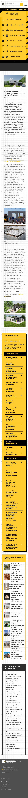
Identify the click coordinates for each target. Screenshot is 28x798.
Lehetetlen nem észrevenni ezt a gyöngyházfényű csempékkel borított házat (16, 633)
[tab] (14, 358)
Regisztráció (5, 781)
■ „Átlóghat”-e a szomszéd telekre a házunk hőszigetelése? (13, 687)
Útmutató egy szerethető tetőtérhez (15, 614)
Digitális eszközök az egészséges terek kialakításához (16, 586)
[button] (12, 359)
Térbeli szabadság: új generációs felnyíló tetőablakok (17, 566)
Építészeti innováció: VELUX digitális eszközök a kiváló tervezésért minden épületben (17, 596)
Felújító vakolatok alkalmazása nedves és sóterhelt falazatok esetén (17, 623)
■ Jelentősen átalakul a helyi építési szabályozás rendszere (14, 711)
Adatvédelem (6, 789)
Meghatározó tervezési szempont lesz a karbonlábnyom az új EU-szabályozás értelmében (17, 576)
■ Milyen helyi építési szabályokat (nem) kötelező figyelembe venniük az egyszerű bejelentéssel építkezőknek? (13, 679)
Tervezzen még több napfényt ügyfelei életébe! (17, 606)
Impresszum (5, 784)
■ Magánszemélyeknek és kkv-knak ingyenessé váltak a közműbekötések (14, 735)
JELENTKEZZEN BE (11, 347)
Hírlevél (3, 787)
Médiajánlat (5, 779)
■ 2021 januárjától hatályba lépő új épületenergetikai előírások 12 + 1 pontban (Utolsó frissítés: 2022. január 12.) (14, 727)
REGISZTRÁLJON (10, 349)
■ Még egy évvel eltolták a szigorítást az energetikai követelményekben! (13, 718)
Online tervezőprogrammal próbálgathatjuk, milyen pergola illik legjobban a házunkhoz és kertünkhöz (17, 644)
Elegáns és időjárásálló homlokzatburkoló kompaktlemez (17, 655)
